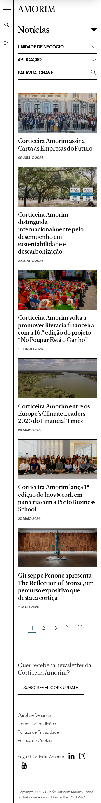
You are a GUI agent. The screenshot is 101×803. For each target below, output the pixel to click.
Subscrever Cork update (50, 687)
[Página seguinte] (67, 628)
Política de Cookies (35, 740)
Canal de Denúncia (34, 715)
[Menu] (7, 9)
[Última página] (81, 628)
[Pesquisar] (6, 25)
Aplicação (30, 59)
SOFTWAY (76, 797)
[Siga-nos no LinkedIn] (70, 757)
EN (7, 43)
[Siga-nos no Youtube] (22, 766)
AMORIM (37, 8)
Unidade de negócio (41, 47)
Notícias (33, 29)
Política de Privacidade (38, 732)
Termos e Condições (37, 723)
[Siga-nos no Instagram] (80, 757)
